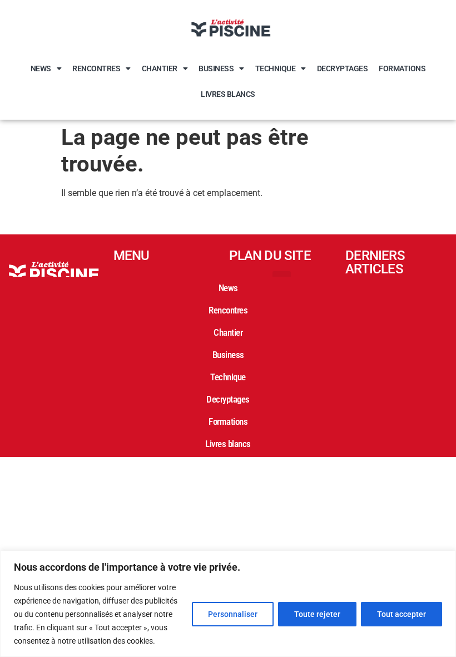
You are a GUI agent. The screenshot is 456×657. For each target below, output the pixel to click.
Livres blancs (228, 94)
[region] (228, 604)
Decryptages (342, 68)
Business (216, 68)
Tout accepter (401, 614)
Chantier (159, 68)
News (41, 68)
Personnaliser (232, 614)
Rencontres (96, 68)
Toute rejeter (317, 614)
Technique (275, 68)
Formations (402, 68)
